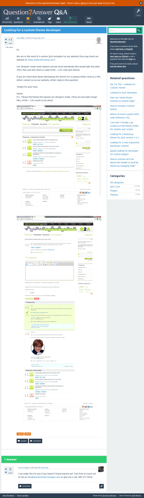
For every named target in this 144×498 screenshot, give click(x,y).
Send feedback (8, 496)
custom (20, 434)
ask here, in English (124, 49)
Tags (50, 22)
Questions (18, 22)
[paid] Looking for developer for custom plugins (124, 152)
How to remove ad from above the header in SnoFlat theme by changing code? (124, 162)
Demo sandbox (23, 496)
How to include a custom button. (122, 107)
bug (130, 59)
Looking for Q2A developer (123, 92)
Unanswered (38, 22)
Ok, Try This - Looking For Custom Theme (122, 86)
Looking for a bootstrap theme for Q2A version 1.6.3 (124, 136)
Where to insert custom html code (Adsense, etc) (124, 116)
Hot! (28, 22)
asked (19, 38)
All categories (117, 182)
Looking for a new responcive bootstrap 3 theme (124, 144)
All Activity (7, 22)
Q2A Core (115, 186)
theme (27, 434)
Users (58, 22)
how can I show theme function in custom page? (122, 99)
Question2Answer (118, 42)
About (89, 22)
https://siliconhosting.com (41, 59)
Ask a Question (70, 22)
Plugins (35, 38)
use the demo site (118, 66)
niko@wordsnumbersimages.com (43, 477)
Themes (114, 194)
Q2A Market (136, 496)
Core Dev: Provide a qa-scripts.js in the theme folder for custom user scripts (124, 125)
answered (22, 468)
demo (84, 3)
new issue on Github (119, 56)
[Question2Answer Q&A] (35, 12)
